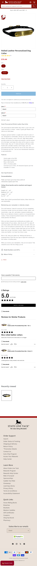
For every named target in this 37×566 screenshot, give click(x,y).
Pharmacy (6, 520)
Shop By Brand (8, 518)
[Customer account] (30, 2)
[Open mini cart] (34, 2)
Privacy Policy (8, 488)
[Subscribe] (28, 531)
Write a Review (18, 305)
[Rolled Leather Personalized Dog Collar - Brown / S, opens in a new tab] (4, 350)
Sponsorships (8, 478)
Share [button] (4, 260)
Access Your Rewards (10, 457)
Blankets (6, 508)
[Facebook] (13, 544)
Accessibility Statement (11, 493)
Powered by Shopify (23, 558)
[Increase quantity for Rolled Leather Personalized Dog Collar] (11, 88)
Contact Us (7, 452)
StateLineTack (16, 558)
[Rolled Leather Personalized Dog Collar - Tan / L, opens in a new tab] (4, 325)
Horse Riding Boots (10, 503)
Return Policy (8, 446)
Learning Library (9, 486)
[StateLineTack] (13, 2)
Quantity (3, 84)
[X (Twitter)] (20, 544)
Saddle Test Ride (9, 481)
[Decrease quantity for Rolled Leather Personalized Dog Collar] (3, 88)
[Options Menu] (35, 344)
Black (4, 73)
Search (5, 439)
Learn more (23, 281)
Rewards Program (9, 471)
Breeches (6, 505)
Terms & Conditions (10, 491)
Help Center (7, 459)
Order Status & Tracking (11, 441)
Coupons (6, 515)
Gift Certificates (8, 513)
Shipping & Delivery (10, 444)
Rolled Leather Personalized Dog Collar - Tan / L (19, 325)
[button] (18, 250)
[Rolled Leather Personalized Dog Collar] (6, 395)
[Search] (33, 6)
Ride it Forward (8, 476)
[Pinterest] (24, 544)
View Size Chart (5, 79)
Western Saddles (9, 510)
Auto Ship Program (10, 454)
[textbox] (18, 278)
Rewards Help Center (10, 473)
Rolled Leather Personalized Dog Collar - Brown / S (20, 351)
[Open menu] (3, 2)
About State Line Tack (11, 468)
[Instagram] (16, 544)
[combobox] (18, 6)
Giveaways (7, 483)
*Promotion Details (10, 449)
